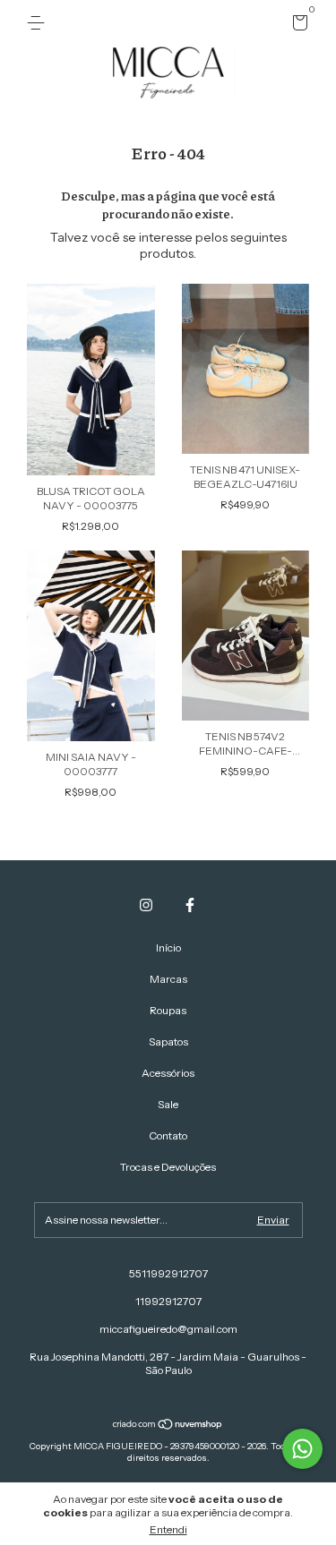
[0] (297, 25)
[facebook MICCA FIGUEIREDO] (190, 905)
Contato (168, 1135)
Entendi (168, 1529)
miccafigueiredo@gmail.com (168, 1329)
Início (168, 947)
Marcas (168, 979)
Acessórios (168, 1073)
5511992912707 (168, 1273)
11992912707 (168, 1301)
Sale (168, 1104)
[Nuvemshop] (168, 1425)
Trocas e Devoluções (168, 1167)
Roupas (168, 1010)
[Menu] (39, 22)
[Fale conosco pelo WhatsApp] (302, 1449)
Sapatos (168, 1041)
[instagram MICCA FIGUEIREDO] (146, 905)
